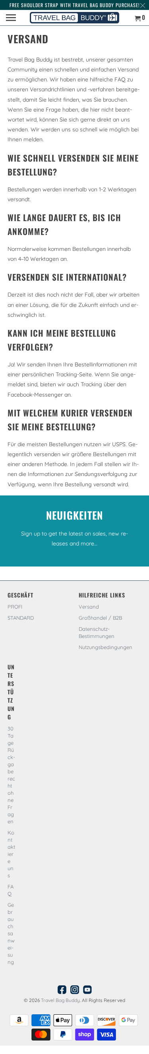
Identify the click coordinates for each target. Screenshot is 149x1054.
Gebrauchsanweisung (11, 933)
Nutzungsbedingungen (105, 647)
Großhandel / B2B (100, 618)
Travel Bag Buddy (60, 1000)
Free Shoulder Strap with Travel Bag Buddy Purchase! (75, 5)
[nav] (12, 18)
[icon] (62, 991)
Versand (89, 606)
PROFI (15, 606)
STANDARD (21, 618)
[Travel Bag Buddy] (74, 18)
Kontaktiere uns (11, 854)
